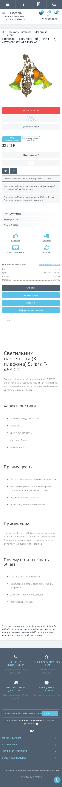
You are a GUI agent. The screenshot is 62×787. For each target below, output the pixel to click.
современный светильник (28, 635)
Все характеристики (49, 264)
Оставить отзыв (32, 127)
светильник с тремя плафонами (26, 629)
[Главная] (3, 31)
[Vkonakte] (31, 730)
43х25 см (34, 632)
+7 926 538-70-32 (48, 19)
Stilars (18, 214)
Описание (31, 288)
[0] (41, 14)
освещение (50, 629)
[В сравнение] (13, 171)
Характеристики (31, 295)
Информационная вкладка (31, 310)
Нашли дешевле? (31, 155)
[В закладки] (5, 171)
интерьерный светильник (15, 632)
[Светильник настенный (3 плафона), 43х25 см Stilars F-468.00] (31, 75)
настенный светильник (33, 626)
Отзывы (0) (31, 303)
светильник (14, 626)
